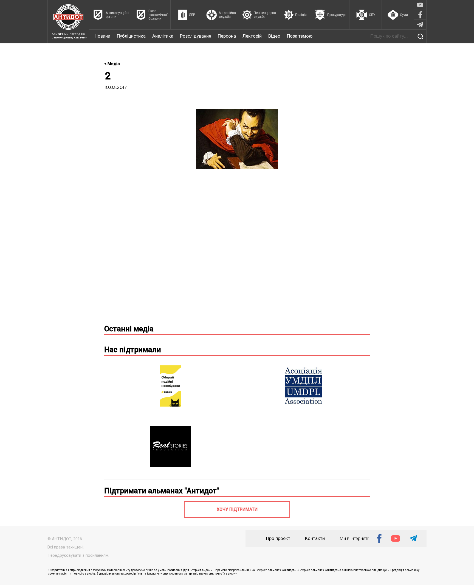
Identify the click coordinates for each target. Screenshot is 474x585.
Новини (102, 36)
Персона (227, 36)
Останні (129, 328)
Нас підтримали (132, 349)
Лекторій (252, 36)
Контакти (315, 538)
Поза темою (299, 36)
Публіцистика (131, 36)
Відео (274, 36)
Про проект (278, 538)
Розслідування (195, 36)
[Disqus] (237, 249)
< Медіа (112, 63)
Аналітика (162, 36)
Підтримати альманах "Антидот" (161, 490)
